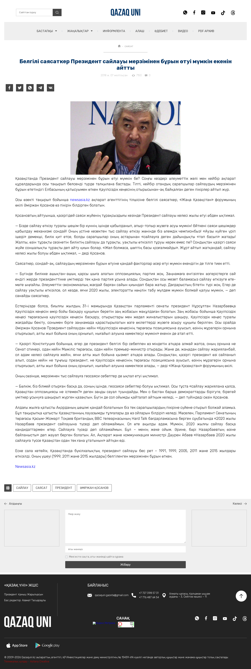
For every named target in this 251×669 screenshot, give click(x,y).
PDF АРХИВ (206, 31)
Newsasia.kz (25, 466)
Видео (183, 31)
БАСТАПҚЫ (45, 31)
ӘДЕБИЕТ (161, 31)
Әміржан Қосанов (94, 488)
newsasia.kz (80, 200)
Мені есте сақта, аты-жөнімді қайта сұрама (96, 556)
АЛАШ (139, 31)
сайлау (22, 488)
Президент (63, 488)
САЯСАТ (129, 46)
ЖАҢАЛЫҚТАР (78, 31)
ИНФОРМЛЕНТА (114, 31)
